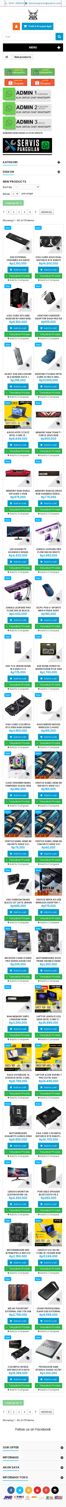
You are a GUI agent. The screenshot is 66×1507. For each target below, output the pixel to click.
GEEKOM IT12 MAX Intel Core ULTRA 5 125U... (48, 376)
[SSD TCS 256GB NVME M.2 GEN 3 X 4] (18, 648)
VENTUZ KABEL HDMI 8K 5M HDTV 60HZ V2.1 (48, 784)
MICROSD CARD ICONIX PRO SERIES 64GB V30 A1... (18, 961)
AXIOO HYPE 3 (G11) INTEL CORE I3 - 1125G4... (18, 435)
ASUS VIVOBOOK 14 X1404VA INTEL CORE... (18, 1076)
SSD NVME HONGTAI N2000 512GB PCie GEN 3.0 (48, 669)
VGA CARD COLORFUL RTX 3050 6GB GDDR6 (18, 726)
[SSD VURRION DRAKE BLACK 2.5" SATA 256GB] (18, 882)
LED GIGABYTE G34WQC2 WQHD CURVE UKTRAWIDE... (18, 552)
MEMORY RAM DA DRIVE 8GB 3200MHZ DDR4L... (48, 492)
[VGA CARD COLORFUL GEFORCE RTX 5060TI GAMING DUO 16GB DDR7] (48, 1115)
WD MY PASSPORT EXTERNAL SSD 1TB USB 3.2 (18, 1311)
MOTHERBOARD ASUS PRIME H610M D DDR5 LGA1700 (48, 961)
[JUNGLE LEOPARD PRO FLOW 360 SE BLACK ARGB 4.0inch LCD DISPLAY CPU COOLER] (18, 590)
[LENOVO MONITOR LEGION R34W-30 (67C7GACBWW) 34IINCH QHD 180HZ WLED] (18, 1174)
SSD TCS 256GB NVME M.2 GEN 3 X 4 (18, 668)
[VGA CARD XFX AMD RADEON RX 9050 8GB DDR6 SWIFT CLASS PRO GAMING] (18, 298)
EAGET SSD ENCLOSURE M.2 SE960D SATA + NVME (18, 377)
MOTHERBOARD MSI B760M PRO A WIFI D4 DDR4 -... (18, 1253)
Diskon (8, 172)
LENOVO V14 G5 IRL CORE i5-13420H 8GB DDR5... (48, 1253)
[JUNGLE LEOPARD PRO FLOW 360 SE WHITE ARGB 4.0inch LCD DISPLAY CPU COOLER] (48, 531)
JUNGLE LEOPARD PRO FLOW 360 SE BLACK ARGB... (18, 610)
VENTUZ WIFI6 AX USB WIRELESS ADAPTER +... (48, 901)
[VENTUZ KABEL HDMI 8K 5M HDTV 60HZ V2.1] (48, 765)
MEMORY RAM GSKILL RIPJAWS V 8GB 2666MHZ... (18, 493)
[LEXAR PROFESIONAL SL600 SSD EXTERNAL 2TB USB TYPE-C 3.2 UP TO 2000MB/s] (48, 1291)
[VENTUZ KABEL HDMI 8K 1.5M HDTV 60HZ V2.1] (48, 823)
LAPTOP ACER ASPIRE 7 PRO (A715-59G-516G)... (48, 1077)
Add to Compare (19, 280)
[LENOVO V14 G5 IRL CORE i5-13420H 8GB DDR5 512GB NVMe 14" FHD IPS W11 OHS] (48, 1232)
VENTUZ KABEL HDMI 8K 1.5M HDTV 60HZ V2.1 (48, 843)
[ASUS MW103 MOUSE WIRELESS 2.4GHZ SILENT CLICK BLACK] (48, 707)
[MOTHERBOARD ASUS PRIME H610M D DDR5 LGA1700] (48, 940)
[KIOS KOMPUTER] (33, 14)
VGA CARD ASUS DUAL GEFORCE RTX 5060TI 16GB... (48, 260)
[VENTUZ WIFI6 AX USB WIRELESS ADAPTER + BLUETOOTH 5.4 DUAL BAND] (48, 882)
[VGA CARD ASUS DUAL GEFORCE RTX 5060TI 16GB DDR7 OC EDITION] (48, 239)
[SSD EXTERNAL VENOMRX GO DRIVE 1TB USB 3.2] (18, 239)
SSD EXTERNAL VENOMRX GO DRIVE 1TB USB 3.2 (18, 260)
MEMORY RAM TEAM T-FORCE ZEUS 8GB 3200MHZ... (49, 435)
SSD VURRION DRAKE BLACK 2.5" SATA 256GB (18, 901)
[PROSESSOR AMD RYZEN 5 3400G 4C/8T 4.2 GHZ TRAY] (48, 1349)
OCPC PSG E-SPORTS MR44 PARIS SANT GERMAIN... (48, 610)
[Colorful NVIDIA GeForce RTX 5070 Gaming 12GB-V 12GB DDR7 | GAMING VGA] (18, 1349)
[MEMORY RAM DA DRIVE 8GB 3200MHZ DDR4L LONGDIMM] (48, 473)
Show (6, 194)
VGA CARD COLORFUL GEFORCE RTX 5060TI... (48, 1135)
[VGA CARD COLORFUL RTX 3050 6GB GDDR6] (18, 707)
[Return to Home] (6, 57)
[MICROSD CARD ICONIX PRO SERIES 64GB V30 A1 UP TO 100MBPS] (18, 940)
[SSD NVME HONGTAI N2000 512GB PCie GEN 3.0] (48, 648)
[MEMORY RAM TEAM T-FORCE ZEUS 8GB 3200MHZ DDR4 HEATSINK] (48, 415)
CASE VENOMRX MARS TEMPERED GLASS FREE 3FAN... (18, 785)
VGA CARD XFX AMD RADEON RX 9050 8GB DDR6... (18, 318)
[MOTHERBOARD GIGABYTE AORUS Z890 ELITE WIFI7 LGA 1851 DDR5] (18, 1115)
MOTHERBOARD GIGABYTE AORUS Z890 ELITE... (18, 1136)
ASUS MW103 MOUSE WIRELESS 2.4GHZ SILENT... (48, 727)
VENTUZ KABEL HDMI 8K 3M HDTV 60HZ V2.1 (18, 843)
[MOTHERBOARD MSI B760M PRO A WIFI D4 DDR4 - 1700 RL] (18, 1232)
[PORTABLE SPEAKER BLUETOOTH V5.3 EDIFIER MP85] (48, 1174)
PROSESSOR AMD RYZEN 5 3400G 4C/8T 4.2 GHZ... (49, 1369)
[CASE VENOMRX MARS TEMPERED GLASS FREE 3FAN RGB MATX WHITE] (18, 765)
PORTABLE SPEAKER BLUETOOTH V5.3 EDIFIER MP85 (48, 1194)
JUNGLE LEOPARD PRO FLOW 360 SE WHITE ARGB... (48, 552)
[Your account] (16, 26)
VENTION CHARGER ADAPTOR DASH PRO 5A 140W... (48, 318)
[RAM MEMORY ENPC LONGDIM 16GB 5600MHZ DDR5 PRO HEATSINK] (18, 999)
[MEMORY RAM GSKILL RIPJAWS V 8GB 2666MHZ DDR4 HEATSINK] (18, 473)
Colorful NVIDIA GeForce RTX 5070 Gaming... (18, 1369)
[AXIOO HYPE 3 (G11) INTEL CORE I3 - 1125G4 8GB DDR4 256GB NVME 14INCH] (18, 415)
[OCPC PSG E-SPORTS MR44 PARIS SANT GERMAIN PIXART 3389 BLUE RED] (48, 590)
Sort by (7, 187)
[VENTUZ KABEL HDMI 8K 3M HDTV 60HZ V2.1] (18, 823)
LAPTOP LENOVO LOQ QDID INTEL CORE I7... (48, 1018)
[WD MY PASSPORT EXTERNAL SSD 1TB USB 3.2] (18, 1291)
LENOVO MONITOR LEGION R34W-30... (18, 1193)
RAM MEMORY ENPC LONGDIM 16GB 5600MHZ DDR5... (18, 1019)
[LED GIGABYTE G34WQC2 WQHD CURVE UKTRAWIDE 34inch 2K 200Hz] (18, 531)
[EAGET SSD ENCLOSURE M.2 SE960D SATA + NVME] (18, 356)
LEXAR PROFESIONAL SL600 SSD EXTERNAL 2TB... (48, 1311)
